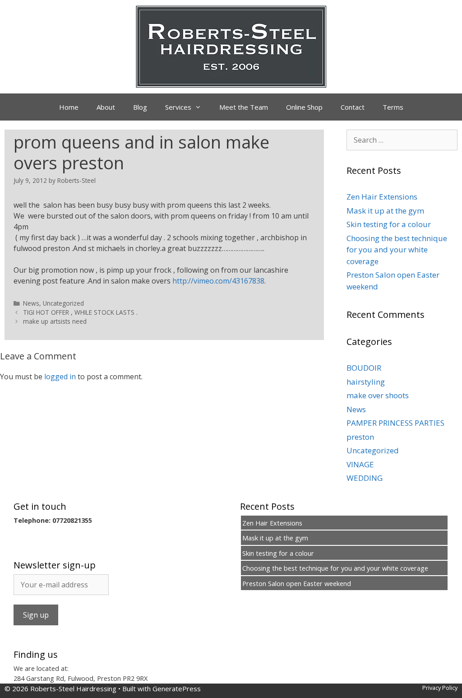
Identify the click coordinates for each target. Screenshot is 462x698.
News (31, 303)
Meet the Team (243, 107)
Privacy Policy (439, 688)
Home (69, 107)
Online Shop (304, 107)
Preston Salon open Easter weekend (296, 583)
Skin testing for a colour (388, 224)
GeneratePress (176, 688)
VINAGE (360, 464)
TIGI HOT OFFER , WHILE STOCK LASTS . (80, 312)
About (106, 107)
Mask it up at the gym (385, 210)
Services (178, 107)
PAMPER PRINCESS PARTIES (395, 423)
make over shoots (377, 395)
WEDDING (364, 478)
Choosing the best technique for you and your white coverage (396, 249)
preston (360, 437)
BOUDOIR (363, 368)
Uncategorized (63, 303)
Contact (353, 107)
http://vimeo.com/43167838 (218, 281)
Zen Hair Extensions (381, 196)
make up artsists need (55, 321)
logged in (60, 377)
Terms (393, 107)
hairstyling (365, 382)
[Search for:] (401, 140)
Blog (140, 107)
